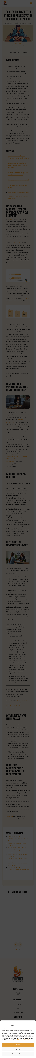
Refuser (18, 1049)
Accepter (18, 1044)
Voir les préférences (18, 1054)
